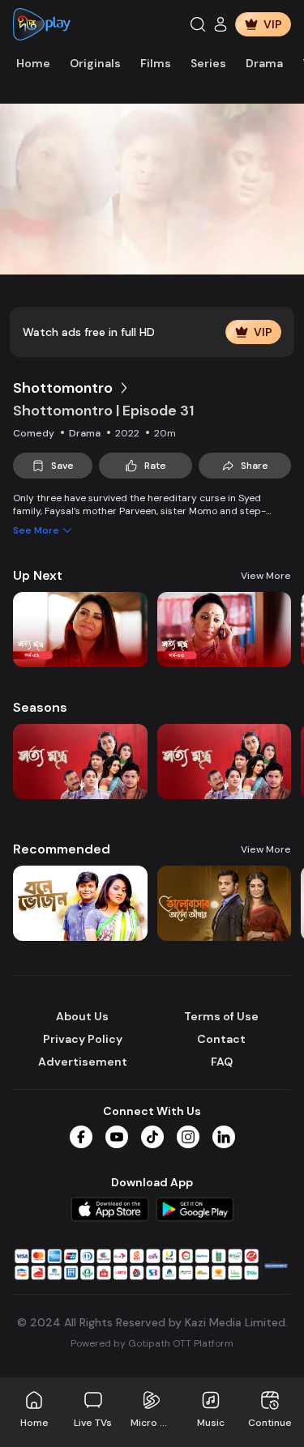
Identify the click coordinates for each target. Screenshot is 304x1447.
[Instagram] (188, 1137)
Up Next (37, 575)
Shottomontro (63, 388)
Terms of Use (221, 1016)
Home (33, 63)
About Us (82, 1016)
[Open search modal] (198, 24)
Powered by (152, 1343)
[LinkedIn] (223, 1137)
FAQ (222, 1061)
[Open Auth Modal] (220, 24)
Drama (264, 63)
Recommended (61, 849)
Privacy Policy (82, 1039)
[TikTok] (152, 1137)
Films (155, 63)
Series (208, 63)
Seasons (40, 707)
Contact (221, 1039)
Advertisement (82, 1061)
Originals (95, 63)
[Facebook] (81, 1137)
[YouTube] (116, 1137)
